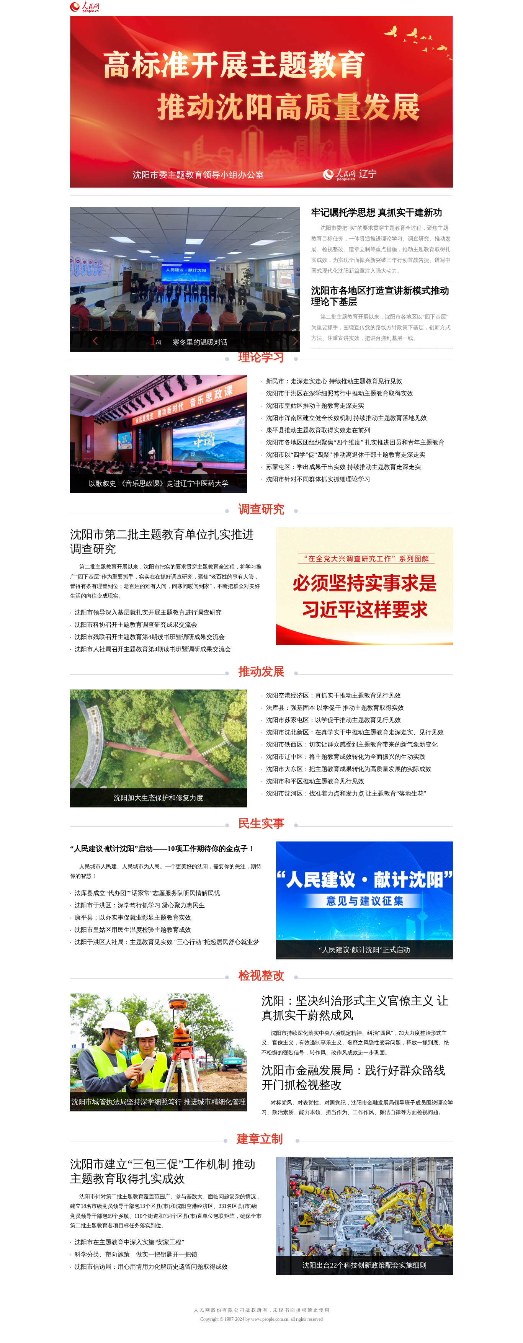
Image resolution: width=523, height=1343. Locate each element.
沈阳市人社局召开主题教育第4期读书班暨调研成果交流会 (153, 649)
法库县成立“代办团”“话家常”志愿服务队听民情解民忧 (147, 893)
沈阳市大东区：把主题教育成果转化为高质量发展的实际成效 (348, 769)
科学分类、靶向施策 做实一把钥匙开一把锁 (136, 1254)
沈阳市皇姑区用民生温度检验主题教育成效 (133, 929)
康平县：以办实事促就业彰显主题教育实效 (133, 917)
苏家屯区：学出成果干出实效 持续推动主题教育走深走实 (343, 467)
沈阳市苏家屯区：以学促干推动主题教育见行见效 (333, 720)
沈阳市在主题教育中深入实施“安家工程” (129, 1242)
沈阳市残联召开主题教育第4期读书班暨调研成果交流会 (150, 637)
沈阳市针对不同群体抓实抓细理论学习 (318, 479)
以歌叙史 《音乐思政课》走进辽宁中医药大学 (159, 483)
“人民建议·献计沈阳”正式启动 (364, 950)
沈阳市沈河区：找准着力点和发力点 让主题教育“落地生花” (346, 793)
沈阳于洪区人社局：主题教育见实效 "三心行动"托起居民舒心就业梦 (167, 942)
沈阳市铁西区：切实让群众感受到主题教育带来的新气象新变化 (352, 744)
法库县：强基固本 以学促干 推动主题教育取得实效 (335, 707)
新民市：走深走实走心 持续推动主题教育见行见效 (334, 381)
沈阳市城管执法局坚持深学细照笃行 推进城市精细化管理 (159, 1102)
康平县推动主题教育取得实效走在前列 (318, 430)
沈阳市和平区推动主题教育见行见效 (315, 781)
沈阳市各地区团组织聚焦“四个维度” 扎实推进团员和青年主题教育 (355, 442)
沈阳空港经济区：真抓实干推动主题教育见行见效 (333, 695)
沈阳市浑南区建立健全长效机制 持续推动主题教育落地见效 (346, 418)
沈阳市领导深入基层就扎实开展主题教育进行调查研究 (148, 612)
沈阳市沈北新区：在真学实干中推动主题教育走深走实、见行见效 (355, 732)
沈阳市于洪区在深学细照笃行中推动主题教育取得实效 (339, 393)
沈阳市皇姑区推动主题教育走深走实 (315, 405)
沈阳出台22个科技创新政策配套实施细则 (364, 1265)
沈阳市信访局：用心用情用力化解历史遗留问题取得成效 (151, 1266)
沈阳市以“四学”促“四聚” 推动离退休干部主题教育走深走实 (345, 454)
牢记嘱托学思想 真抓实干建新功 (376, 212)
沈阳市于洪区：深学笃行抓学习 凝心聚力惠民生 (140, 905)
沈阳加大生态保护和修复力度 (158, 798)
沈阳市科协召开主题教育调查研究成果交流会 (136, 624)
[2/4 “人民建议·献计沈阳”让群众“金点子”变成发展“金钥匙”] (185, 350)
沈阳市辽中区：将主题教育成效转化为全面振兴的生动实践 (345, 756)
